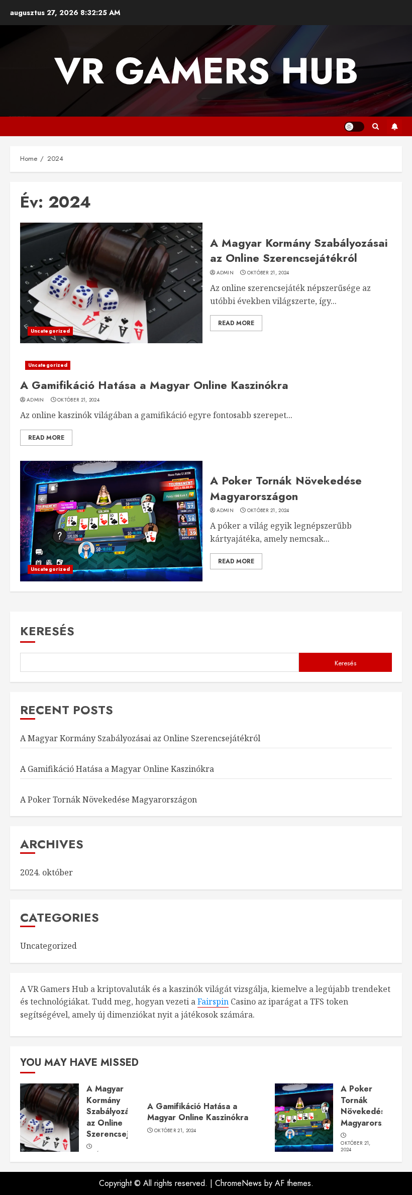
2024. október (46, 872)
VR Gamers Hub (206, 71)
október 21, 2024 (268, 272)
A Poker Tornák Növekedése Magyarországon (286, 488)
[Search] (375, 126)
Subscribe (394, 126)
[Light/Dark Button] (354, 127)
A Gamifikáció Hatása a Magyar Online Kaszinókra (154, 385)
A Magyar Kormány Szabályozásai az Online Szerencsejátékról (299, 250)
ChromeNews (238, 1183)
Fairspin (213, 1001)
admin (225, 272)
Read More (236, 323)
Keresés (47, 631)
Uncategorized (50, 331)
